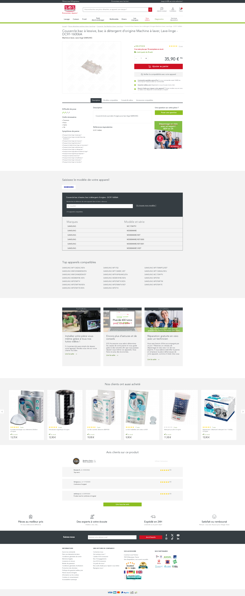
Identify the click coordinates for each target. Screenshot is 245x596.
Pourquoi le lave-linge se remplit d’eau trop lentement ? (74, 138)
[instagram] (166, 540)
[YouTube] (178, 536)
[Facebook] (166, 536)
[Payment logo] (122, 593)
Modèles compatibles (110, 100)
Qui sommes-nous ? (99, 554)
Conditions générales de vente (71, 556)
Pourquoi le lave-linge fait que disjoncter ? (73, 153)
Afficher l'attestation (161, 461)
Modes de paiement (68, 563)
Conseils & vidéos (127, 100)
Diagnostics (159, 19)
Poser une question (169, 112)
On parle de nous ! (99, 563)
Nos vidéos (147, 19)
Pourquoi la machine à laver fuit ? (71, 155)
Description (96, 100)
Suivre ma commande (68, 552)
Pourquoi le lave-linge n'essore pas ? (72, 135)
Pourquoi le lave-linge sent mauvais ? (72, 141)
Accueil (64, 26)
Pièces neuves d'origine (69, 572)
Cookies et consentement (70, 577)
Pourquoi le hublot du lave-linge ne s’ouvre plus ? (75, 145)
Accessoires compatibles (144, 100)
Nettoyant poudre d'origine (134, 429)
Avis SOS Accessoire (99, 561)
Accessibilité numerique (69, 579)
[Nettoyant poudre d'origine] (141, 407)
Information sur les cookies (70, 575)
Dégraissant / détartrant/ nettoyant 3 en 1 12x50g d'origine (179, 430)
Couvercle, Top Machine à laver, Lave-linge (110, 26)
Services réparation (174, 19)
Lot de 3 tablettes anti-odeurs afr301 (98, 429)
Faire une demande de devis (71, 554)
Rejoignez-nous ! (98, 568)
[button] (2, 412)
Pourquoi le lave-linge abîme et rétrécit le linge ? (75, 151)
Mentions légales (67, 559)
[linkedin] (178, 540)
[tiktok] (172, 540)
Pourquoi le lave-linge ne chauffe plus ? (73, 158)
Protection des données (69, 568)
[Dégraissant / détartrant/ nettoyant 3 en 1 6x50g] (218, 407)
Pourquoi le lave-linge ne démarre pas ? (73, 147)
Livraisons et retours (68, 561)
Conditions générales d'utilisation (72, 566)
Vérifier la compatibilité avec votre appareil (159, 74)
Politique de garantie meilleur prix (72, 570)
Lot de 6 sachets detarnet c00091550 (60, 429)
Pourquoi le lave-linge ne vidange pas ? (73, 149)
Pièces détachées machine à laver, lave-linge (81, 26)
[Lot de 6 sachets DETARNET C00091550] (65, 407)
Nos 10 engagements (99, 559)
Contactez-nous (98, 552)
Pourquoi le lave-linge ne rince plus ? (72, 162)
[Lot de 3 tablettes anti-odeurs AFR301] (103, 407)
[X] (172, 536)
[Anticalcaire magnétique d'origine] (26, 407)
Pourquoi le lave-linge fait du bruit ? (72, 143)
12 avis (181, 46)
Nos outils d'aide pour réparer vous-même (106, 566)
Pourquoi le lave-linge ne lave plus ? (72, 160)
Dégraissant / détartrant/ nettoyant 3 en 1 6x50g (217, 429)
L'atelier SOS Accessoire (100, 556)
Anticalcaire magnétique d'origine (20, 429)
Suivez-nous (69, 537)
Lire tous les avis (122, 504)
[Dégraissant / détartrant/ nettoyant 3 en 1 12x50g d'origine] (180, 407)
